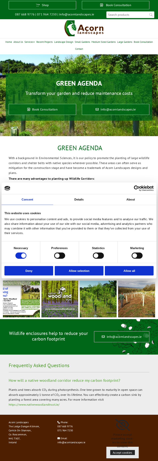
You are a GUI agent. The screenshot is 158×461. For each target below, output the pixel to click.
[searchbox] (130, 14)
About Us (18, 42)
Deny (28, 270)
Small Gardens (82, 42)
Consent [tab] (27, 199)
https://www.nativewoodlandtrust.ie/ (34, 404)
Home (8, 42)
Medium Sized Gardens (104, 42)
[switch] (59, 255)
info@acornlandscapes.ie (71, 442)
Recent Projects (44, 42)
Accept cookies (122, 452)
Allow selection (79, 270)
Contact (79, 49)
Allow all (129, 270)
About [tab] (130, 199)
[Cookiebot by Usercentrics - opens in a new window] (137, 188)
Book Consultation (143, 42)
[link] (30, 42)
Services (28, 42)
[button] (42, 5)
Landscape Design (63, 42)
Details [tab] (79, 199)
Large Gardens (124, 42)
